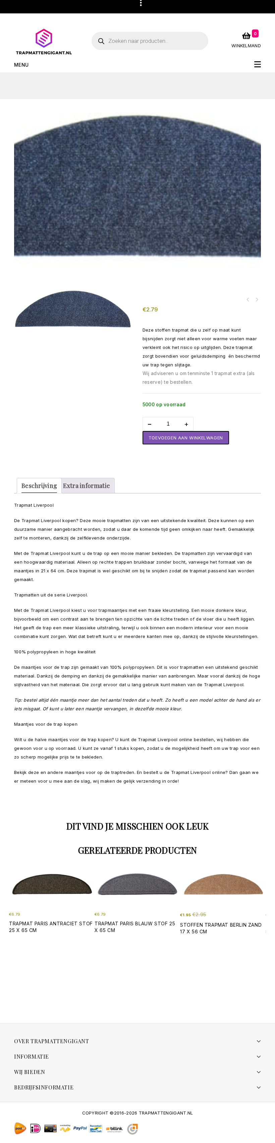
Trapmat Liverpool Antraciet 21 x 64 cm (248, 299)
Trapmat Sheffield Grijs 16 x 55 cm (256, 299)
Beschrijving (39, 486)
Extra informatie (86, 486)
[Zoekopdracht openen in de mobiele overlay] (150, 40)
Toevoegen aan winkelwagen (186, 437)
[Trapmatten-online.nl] (44, 41)
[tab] (39, 485)
